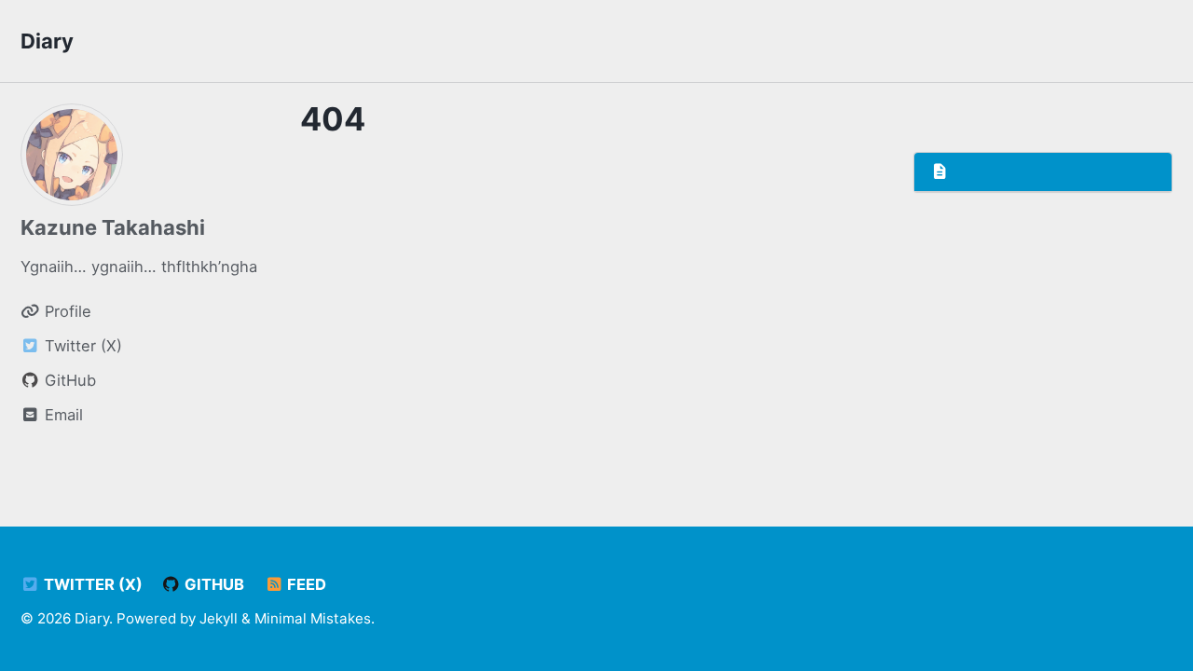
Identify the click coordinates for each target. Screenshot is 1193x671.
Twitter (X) (91, 584)
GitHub (212, 584)
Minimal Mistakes (312, 618)
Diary (47, 41)
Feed (304, 584)
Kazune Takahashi (113, 227)
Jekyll (218, 618)
